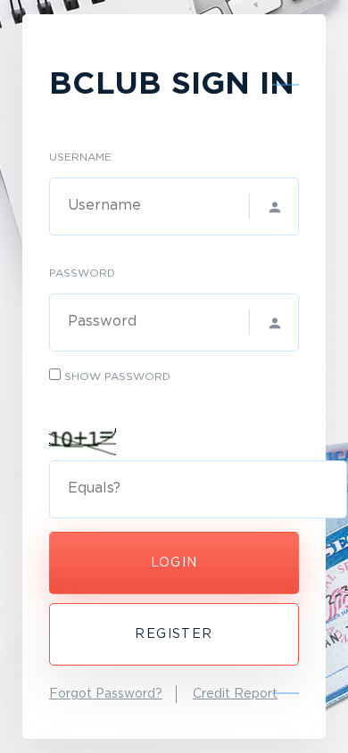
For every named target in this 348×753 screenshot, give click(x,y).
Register (173, 634)
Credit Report (235, 694)
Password (82, 273)
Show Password (117, 377)
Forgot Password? (105, 694)
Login (174, 563)
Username (80, 157)
